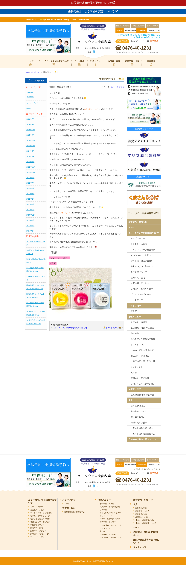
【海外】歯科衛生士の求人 (143, 434)
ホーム (30, 66)
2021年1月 (30, 210)
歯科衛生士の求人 (139, 411)
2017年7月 (30, 226)
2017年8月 (30, 220)
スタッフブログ (32, 103)
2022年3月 (30, 194)
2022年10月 (30, 172)
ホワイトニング (138, 344)
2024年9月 (30, 151)
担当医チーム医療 (139, 244)
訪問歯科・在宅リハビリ (142, 289)
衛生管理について (139, 272)
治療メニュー (96, 66)
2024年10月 (30, 146)
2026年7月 (30, 119)
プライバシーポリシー (141, 294)
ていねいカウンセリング (142, 255)
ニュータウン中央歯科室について (53, 66)
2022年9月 (30, 178)
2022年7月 (30, 183)
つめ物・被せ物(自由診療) (142, 350)
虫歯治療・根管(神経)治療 (142, 328)
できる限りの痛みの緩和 (142, 261)
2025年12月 (30, 130)
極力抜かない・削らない (142, 266)
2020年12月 (30, 215)
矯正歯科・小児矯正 (140, 356)
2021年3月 (30, 204)
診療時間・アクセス (140, 283)
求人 (131, 400)
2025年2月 (30, 135)
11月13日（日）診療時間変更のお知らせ (70, 328)
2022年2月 (30, 199)
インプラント (137, 367)
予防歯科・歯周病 (139, 322)
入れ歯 (134, 372)
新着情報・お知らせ (138, 222)
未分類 (28, 108)
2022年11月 (30, 167)
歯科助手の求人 (138, 417)
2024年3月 (30, 162)
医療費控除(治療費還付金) (142, 395)
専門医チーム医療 (79, 66)
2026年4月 (30, 124)
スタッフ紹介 (135, 305)
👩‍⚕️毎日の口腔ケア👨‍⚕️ (112, 328)
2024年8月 (30, 156)
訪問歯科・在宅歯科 (140, 378)
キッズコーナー (138, 238)
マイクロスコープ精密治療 (143, 249)
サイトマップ (137, 300)
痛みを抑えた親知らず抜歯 (143, 339)
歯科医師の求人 (138, 406)
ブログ (134, 311)
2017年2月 (30, 231)
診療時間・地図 (132, 66)
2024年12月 (30, 140)
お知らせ (29, 93)
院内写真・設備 (138, 277)
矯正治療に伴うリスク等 (144, 361)
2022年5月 (30, 188)
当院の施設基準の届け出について (144, 439)
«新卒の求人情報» (139, 422)
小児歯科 (135, 333)
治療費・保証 (114, 66)
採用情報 (151, 66)
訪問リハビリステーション (143, 383)
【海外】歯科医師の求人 (142, 428)
